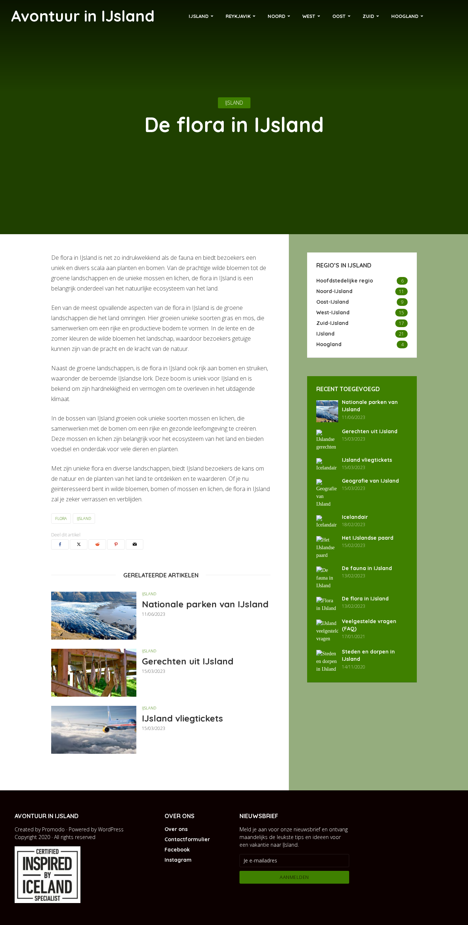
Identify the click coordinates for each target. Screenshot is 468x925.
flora (61, 518)
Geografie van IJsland (370, 481)
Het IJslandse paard (367, 538)
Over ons (176, 829)
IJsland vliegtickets (182, 718)
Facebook (177, 849)
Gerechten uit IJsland (187, 661)
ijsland (84, 518)
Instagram (178, 860)
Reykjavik (238, 16)
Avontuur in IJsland (83, 16)
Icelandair (355, 517)
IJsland (198, 16)
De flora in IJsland (365, 598)
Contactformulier (187, 839)
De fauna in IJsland (367, 568)
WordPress (111, 829)
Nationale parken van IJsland (205, 604)
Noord (276, 16)
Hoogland (404, 16)
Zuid (368, 16)
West (308, 16)
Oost (339, 16)
